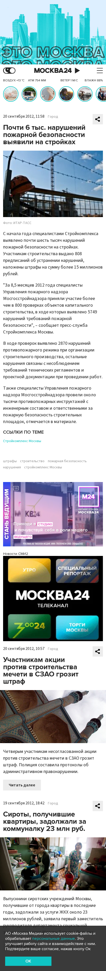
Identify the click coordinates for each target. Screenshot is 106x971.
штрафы (10, 461)
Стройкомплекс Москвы (22, 441)
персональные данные (53, 938)
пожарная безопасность (67, 461)
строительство (32, 461)
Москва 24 (53, 71)
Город (53, 116)
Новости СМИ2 (15, 554)
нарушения (12, 467)
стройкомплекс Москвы (43, 467)
